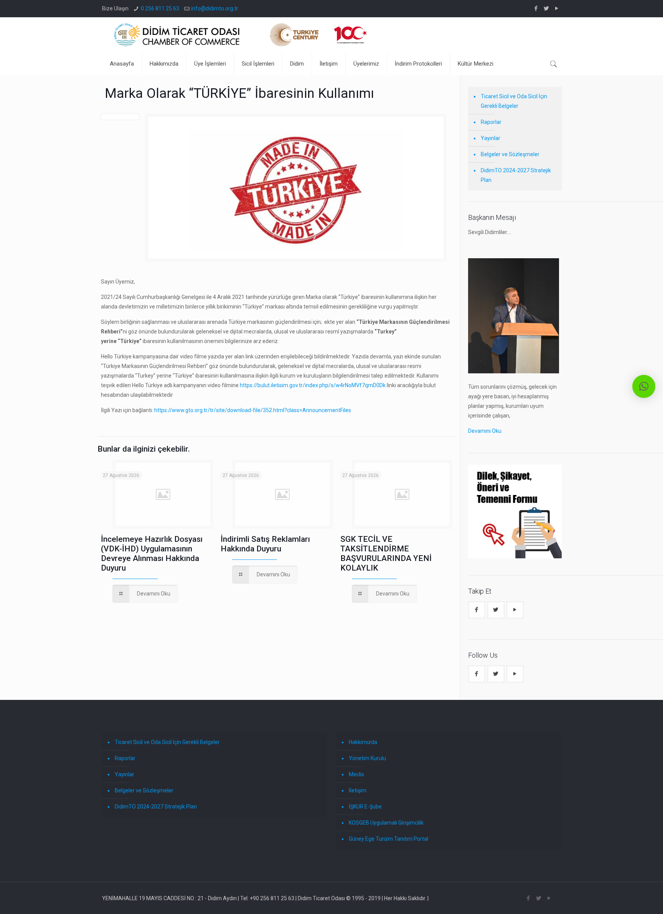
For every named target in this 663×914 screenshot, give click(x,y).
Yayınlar (490, 138)
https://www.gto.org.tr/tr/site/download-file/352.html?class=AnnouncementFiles (252, 410)
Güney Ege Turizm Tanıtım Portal (388, 839)
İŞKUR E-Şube (365, 806)
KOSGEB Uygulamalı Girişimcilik (386, 823)
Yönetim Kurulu (367, 758)
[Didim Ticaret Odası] (240, 34)
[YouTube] (557, 8)
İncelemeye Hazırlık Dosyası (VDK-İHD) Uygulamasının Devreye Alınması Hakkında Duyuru (152, 553)
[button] (643, 386)
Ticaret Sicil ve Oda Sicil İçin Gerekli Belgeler (514, 101)
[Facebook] (536, 8)
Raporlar (491, 122)
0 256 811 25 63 (160, 8)
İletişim (357, 790)
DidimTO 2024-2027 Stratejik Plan (516, 175)
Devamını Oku (484, 431)
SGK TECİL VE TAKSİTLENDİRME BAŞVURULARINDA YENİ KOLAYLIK (386, 553)
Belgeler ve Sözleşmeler (510, 154)
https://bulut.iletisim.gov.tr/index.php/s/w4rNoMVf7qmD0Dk (313, 385)
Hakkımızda (363, 742)
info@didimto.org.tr (214, 8)
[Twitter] (547, 8)
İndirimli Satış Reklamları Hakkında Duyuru (265, 544)
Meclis (356, 774)
